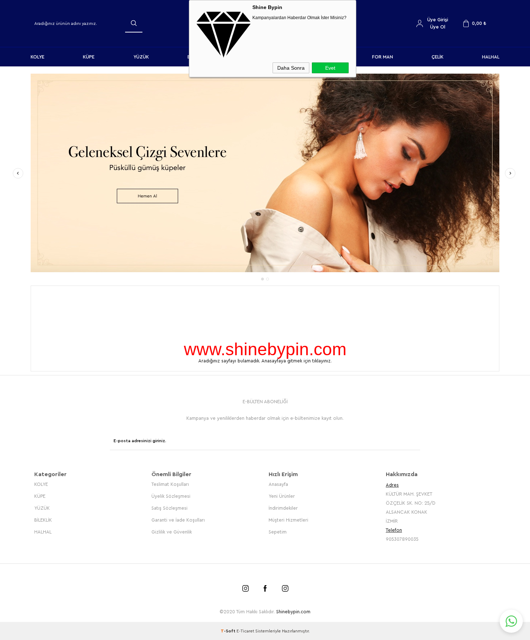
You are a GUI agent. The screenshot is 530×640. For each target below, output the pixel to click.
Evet (330, 68)
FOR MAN (382, 57)
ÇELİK (437, 57)
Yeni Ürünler (282, 496)
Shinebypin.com (293, 611)
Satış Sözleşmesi (169, 508)
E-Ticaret (245, 631)
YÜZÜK (141, 57)
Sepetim (278, 532)
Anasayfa (278, 484)
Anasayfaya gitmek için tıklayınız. (296, 360)
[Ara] (133, 23)
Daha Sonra (291, 68)
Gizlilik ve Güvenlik (171, 532)
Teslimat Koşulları (170, 484)
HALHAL (490, 57)
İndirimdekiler (283, 508)
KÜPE (88, 57)
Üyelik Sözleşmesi (170, 496)
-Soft (229, 631)
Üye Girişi (437, 19)
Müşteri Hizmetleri (288, 520)
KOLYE (37, 57)
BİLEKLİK (43, 520)
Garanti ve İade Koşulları (178, 520)
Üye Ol (437, 27)
